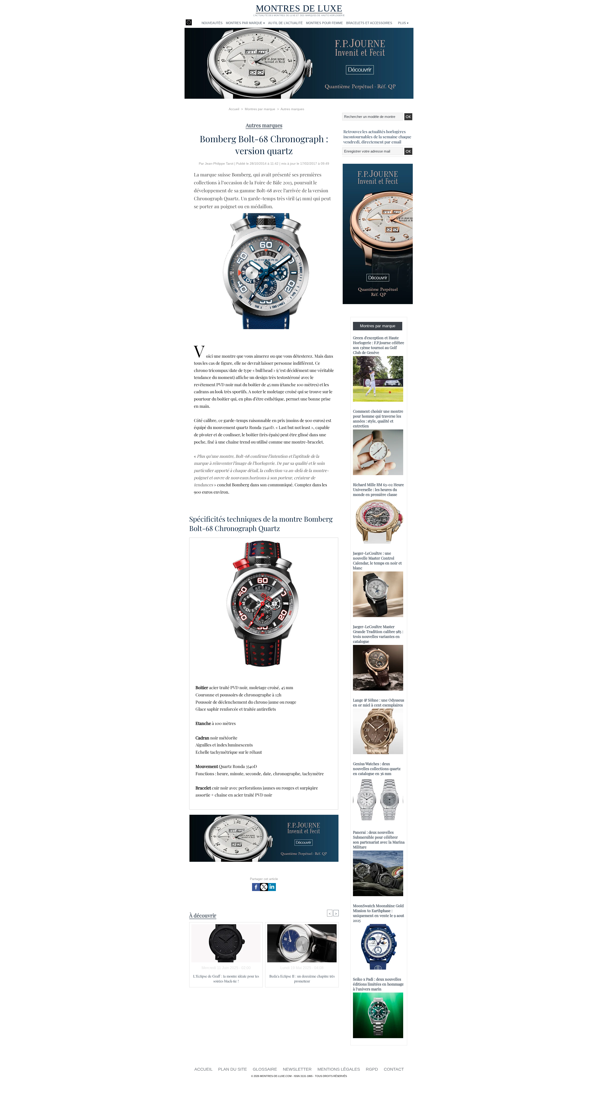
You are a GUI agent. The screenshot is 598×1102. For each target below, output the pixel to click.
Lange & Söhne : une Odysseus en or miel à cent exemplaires (378, 702)
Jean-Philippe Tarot (219, 163)
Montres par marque (260, 109)
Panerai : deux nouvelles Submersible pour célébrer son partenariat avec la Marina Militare (379, 839)
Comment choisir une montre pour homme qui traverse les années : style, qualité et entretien (378, 418)
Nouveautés (212, 23)
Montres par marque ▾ (245, 23)
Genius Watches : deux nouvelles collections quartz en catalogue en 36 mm (377, 768)
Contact (394, 1069)
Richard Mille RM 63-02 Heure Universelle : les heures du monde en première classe (378, 489)
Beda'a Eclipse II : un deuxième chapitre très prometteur (302, 978)
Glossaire (265, 1069)
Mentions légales (339, 1069)
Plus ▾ (403, 23)
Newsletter (298, 1069)
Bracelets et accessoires (369, 23)
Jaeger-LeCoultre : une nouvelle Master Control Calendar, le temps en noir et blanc (377, 560)
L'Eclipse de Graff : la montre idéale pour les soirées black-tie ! (226, 978)
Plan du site (233, 1069)
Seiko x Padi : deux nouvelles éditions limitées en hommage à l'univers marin (378, 984)
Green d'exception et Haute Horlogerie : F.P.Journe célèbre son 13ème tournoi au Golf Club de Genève (378, 345)
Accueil (234, 109)
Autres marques (292, 109)
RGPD (372, 1069)
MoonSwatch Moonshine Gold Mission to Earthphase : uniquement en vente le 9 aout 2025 (378, 913)
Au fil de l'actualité (285, 23)
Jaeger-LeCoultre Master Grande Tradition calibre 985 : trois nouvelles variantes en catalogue (378, 634)
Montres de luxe (299, 8)
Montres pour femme (324, 23)
